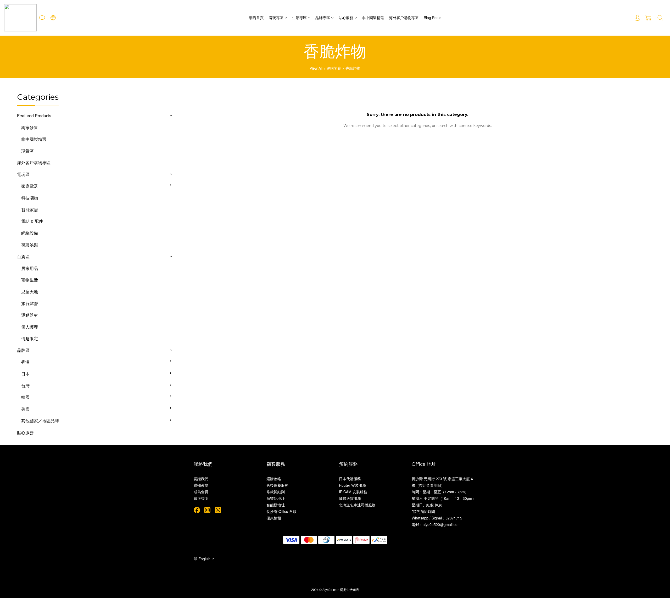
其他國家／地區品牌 (40, 421)
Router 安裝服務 (352, 485)
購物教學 (201, 485)
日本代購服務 (350, 478)
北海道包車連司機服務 (357, 504)
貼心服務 (346, 17)
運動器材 (29, 315)
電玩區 (23, 174)
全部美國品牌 (189, 413)
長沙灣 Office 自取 (281, 511)
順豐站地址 (275, 498)
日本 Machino (189, 378)
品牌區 (23, 350)
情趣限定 (29, 338)
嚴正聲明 (201, 498)
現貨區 (27, 151)
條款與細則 (275, 491)
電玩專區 (276, 17)
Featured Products (34, 116)
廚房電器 (185, 190)
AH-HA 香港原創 (192, 366)
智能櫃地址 (275, 504)
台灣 (25, 386)
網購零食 (334, 68)
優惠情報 (273, 518)
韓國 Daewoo (189, 401)
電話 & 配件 (32, 221)
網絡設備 (29, 233)
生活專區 (299, 17)
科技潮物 (29, 198)
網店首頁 (256, 17)
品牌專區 (322, 17)
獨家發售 (29, 127)
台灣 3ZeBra (188, 390)
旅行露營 (29, 303)
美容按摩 (185, 249)
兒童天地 (29, 292)
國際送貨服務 (350, 498)
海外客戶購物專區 (403, 17)
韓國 (25, 397)
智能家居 (29, 210)
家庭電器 (29, 186)
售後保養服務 (277, 485)
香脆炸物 (352, 68)
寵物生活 (29, 280)
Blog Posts (432, 17)
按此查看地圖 (430, 485)
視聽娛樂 (29, 245)
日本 (25, 374)
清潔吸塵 (185, 225)
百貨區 (23, 256)
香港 (25, 362)
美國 (25, 409)
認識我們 (201, 478)
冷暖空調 (185, 202)
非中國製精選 (373, 17)
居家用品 (29, 268)
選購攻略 (273, 478)
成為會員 (201, 491)
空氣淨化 (185, 214)
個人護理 (29, 327)
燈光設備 (185, 237)
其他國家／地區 (191, 425)
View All (316, 68)
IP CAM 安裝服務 (353, 491)
